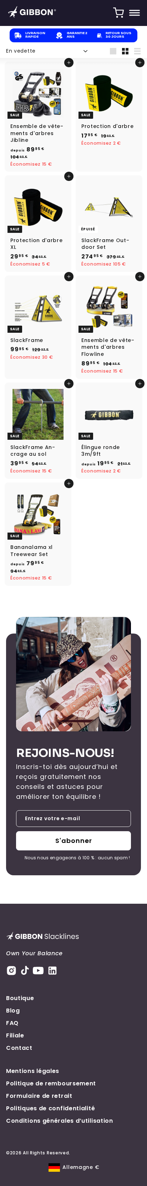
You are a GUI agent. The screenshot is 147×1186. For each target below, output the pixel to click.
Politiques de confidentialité (50, 1108)
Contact (19, 1048)
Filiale (15, 1035)
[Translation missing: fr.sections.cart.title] (118, 13)
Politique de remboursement (51, 1083)
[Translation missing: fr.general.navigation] (134, 12)
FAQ (12, 1023)
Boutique (20, 998)
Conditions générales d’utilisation (59, 1121)
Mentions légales (32, 1071)
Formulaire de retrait (39, 1096)
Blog (13, 1010)
